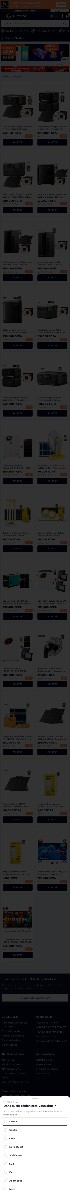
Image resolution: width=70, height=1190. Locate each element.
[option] (35, 1121)
